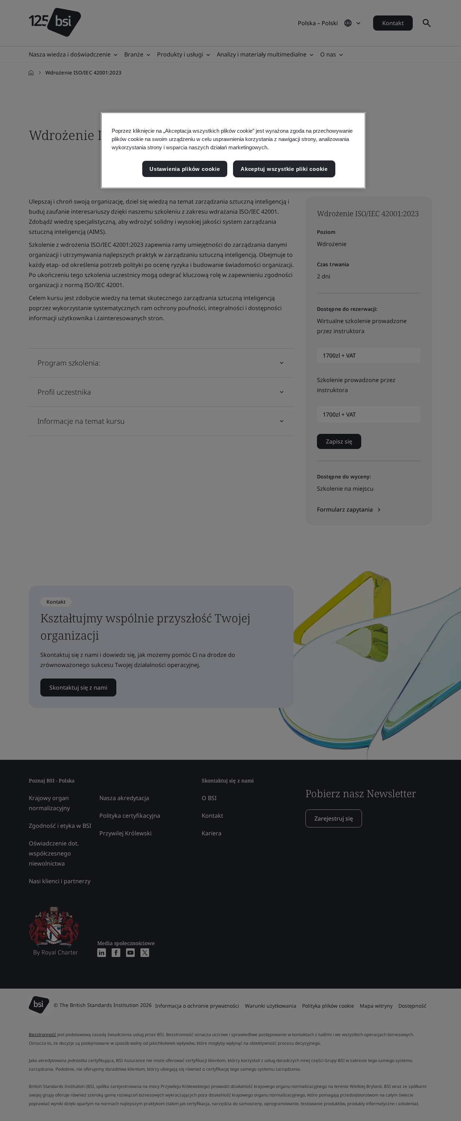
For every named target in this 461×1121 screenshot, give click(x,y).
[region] (233, 150)
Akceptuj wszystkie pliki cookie (284, 169)
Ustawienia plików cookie (184, 169)
